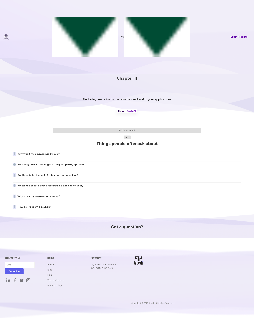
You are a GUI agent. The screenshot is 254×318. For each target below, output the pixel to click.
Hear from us (13, 257)
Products (96, 257)
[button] (82, 37)
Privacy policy (54, 285)
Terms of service (55, 280)
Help (50, 275)
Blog (49, 270)
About (50, 264)
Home (121, 111)
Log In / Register (239, 37)
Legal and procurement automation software (103, 266)
